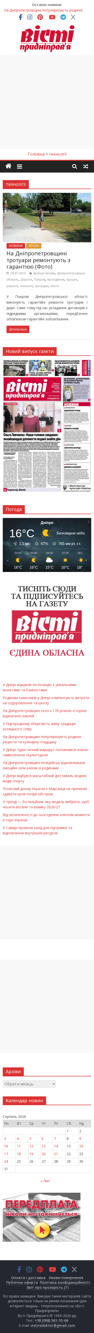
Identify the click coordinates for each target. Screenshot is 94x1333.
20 (44, 1153)
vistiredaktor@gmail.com (53, 1325)
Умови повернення (66, 1277)
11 (19, 1146)
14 (56, 1146)
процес (71, 279)
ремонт (12, 286)
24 (6, 1161)
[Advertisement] (47, 102)
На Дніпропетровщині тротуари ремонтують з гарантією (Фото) (38, 259)
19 (31, 1153)
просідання (55, 279)
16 (81, 1146)
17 (6, 1153)
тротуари (42, 286)
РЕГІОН (34, 246)
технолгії (26, 286)
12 (31, 1146)
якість (55, 286)
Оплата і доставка (28, 1277)
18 (19, 1153)
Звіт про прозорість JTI (48, 1287)
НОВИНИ (16, 246)
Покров (39, 279)
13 (44, 1146)
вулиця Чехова (44, 273)
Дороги (26, 279)
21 (56, 1153)
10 (6, 1146)
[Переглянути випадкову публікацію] (85, 166)
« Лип (45, 1180)
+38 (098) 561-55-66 (51, 1320)
